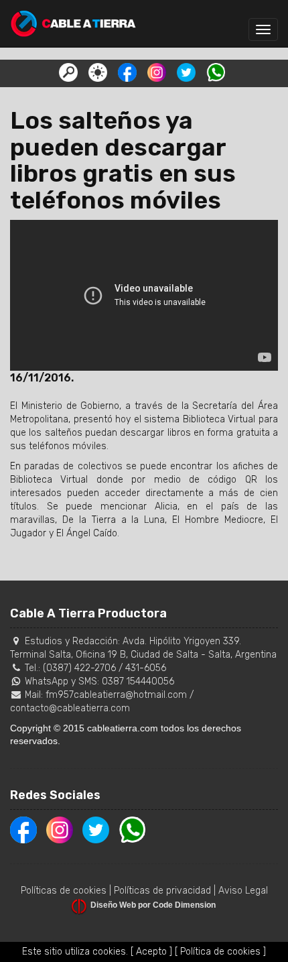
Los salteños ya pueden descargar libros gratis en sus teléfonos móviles (123, 160)
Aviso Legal (243, 890)
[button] (68, 71)
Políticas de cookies (63, 890)
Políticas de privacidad (162, 890)
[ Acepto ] (151, 951)
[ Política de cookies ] (220, 951)
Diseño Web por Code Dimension (153, 905)
